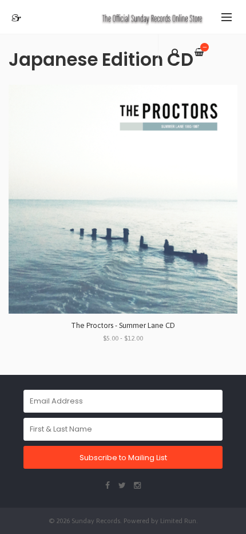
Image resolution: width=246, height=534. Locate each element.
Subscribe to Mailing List (123, 457)
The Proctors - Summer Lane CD (123, 325)
